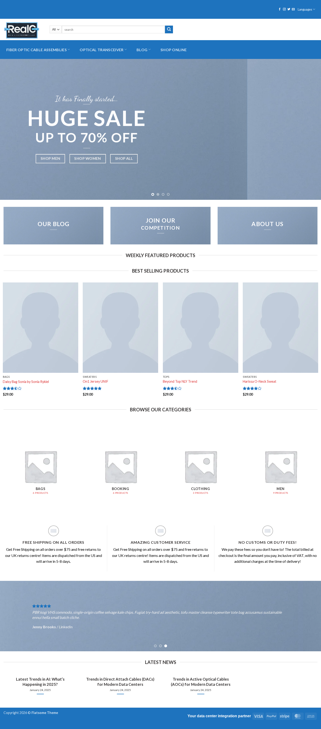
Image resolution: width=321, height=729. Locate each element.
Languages (305, 9)
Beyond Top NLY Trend (180, 381)
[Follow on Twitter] (288, 9)
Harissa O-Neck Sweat (259, 381)
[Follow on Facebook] (279, 9)
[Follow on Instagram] (284, 9)
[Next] (308, 129)
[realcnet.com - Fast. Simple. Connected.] (23, 29)
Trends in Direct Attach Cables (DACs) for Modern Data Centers (120, 682)
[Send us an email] (293, 9)
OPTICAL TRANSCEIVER (101, 49)
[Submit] (169, 30)
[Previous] (12, 129)
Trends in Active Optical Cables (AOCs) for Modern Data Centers (201, 682)
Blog (142, 49)
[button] (269, 29)
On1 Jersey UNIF (95, 381)
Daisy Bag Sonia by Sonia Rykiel (26, 382)
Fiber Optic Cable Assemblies (36, 49)
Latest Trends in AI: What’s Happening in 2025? (40, 682)
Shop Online (173, 49)
